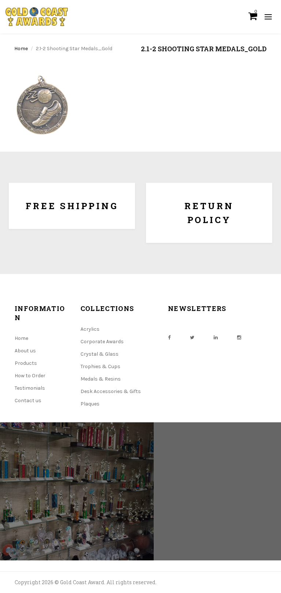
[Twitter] (192, 337)
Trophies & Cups (100, 366)
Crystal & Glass (99, 354)
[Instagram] (239, 337)
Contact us (28, 400)
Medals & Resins (100, 379)
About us (25, 351)
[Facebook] (169, 337)
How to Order (30, 376)
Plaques (90, 404)
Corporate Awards (102, 341)
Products (26, 363)
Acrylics (90, 329)
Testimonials (30, 388)
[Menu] (268, 16)
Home (21, 48)
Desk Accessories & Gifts (110, 391)
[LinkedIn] (216, 337)
